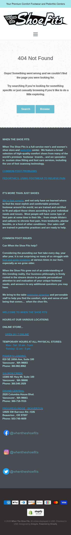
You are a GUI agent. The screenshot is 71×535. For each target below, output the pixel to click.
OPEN (8, 334)
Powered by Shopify (48, 523)
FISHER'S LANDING (14, 356)
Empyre (34, 523)
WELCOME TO (11, 312)
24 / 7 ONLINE (20, 334)
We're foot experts (13, 200)
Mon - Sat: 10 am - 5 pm (19, 345)
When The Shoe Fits (20, 521)
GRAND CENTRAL (13, 390)
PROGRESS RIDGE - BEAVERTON (22, 408)
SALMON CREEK (12, 373)
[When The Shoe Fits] (35, 26)
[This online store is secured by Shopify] (35, 515)
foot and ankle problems (16, 259)
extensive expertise (38, 294)
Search (25, 109)
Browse (45, 109)
